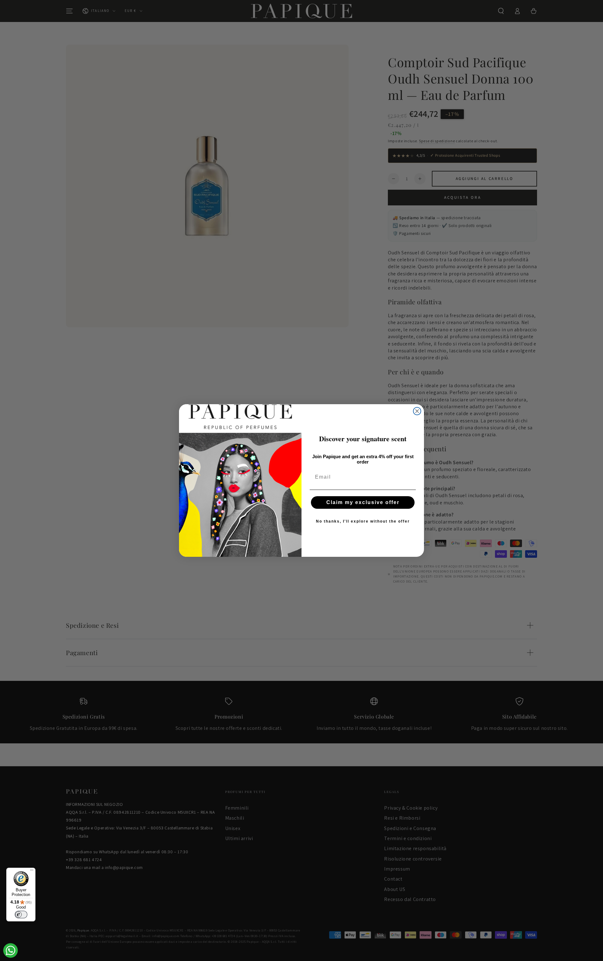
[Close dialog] (417, 411)
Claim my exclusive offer (362, 502)
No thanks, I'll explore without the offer (363, 521)
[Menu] (31, 871)
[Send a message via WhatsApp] (10, 950)
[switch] (21, 914)
